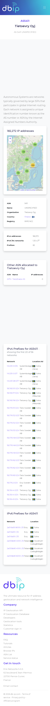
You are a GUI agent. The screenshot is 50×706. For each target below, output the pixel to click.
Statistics (8, 625)
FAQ (5, 639)
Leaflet (22, 190)
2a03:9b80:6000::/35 (15, 556)
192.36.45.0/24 (12, 499)
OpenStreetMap (30, 190)
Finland (27, 217)
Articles (7, 647)
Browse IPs (9, 650)
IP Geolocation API (13, 610)
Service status (10, 658)
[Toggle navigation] (44, 7)
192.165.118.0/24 (13, 400)
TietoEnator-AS (18, 279)
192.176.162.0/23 (13, 460)
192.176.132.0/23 (13, 415)
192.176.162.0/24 (13, 468)
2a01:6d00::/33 (13, 536)
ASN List (7, 654)
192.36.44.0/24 (12, 495)
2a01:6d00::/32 (13, 532)
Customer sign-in (12, 628)
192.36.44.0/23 (12, 490)
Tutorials (7, 643)
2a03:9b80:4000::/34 (15, 541)
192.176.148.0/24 (13, 445)
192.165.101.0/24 (13, 388)
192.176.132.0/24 (13, 423)
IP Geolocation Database (16, 614)
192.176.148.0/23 (13, 438)
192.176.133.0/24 (13, 430)
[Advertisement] (25, 70)
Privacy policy (18, 697)
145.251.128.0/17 (13, 381)
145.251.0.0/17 (12, 374)
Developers (9, 617)
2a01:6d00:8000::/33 (15, 527)
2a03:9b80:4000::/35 (15, 548)
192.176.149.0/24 (13, 453)
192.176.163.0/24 (13, 475)
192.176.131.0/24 (13, 408)
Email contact (10, 686)
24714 (9, 279)
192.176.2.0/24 (12, 483)
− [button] (10, 141)
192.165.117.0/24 (13, 393)
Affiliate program (11, 701)
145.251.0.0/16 (12, 366)
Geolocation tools (12, 621)
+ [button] (10, 138)
